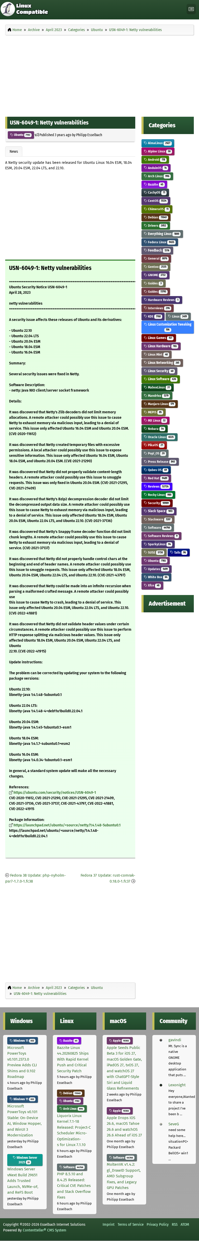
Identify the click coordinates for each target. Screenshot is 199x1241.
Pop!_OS (155, 453)
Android (156, 159)
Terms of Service (131, 1224)
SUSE (154, 552)
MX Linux (156, 420)
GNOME (156, 275)
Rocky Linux (159, 495)
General (157, 258)
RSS (174, 1224)
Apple (120, 1040)
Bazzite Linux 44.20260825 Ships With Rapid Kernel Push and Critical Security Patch (73, 1059)
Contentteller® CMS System (44, 1230)
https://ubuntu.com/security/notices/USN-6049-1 (54, 792)
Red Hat (157, 478)
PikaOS (155, 445)
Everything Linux (163, 234)
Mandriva (157, 396)
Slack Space (159, 511)
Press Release (161, 462)
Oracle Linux (160, 437)
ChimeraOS (157, 209)
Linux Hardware (161, 346)
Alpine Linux (158, 151)
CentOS (156, 201)
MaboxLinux (158, 387)
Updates (157, 569)
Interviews (158, 308)
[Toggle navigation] (191, 9)
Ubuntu (21, 135)
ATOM (185, 1224)
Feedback (158, 250)
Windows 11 (23, 1040)
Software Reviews (162, 536)
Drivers (156, 225)
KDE (153, 316)
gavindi (174, 1040)
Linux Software (161, 379)
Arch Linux (158, 176)
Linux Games (159, 338)
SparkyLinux (158, 544)
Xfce (153, 585)
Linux (179, 316)
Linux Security (160, 371)
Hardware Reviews (162, 300)
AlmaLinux (158, 143)
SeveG (173, 1124)
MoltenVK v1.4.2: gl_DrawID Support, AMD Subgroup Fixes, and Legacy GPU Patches (124, 1176)
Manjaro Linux (160, 404)
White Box (157, 577)
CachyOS (156, 192)
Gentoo (156, 267)
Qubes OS (157, 470)
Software (158, 528)
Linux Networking (163, 363)
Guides (154, 283)
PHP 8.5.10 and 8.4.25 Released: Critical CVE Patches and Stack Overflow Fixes (74, 1186)
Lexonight (177, 1085)
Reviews (157, 486)
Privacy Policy (158, 1224)
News (14, 151)
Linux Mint (157, 354)
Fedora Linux (160, 242)
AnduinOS (156, 168)
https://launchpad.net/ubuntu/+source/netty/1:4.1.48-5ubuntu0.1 (66, 825)
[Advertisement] (99, 74)
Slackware (158, 519)
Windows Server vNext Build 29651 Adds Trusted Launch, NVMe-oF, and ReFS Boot (22, 1181)
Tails (179, 552)
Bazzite (155, 184)
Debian (156, 217)
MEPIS (154, 412)
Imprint (109, 1224)
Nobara (155, 429)
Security (157, 503)
